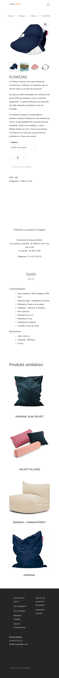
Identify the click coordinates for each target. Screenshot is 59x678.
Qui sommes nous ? (19, 600)
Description (31, 273)
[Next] (45, 67)
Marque (22, 16)
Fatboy (33, 16)
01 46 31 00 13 (35, 256)
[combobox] (23, 147)
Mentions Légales (18, 617)
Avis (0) (31, 279)
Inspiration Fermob (40, 611)
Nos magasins (20, 606)
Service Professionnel (19, 625)
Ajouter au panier (21, 167)
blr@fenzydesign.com (18, 644)
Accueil (10, 16)
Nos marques (19, 611)
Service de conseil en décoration (40, 601)
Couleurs (14, 142)
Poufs (29, 181)
